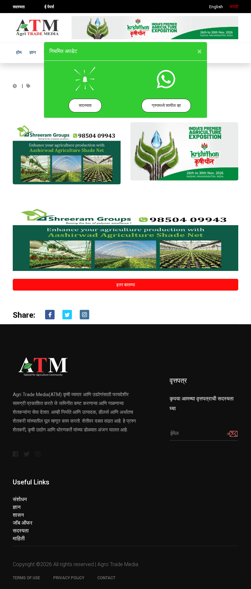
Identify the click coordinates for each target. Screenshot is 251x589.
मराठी (234, 6)
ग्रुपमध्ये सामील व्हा (166, 105)
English (216, 6)
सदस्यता (85, 105)
